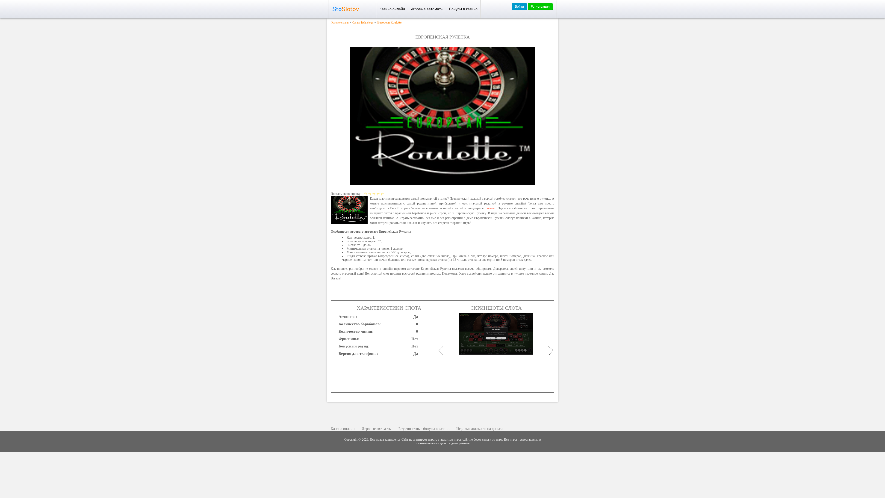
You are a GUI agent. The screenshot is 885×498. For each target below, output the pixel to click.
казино (491, 208)
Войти (519, 6)
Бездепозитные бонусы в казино (423, 429)
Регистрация (540, 6)
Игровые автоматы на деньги (479, 429)
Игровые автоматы (426, 9)
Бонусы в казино (463, 9)
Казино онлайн (392, 9)
